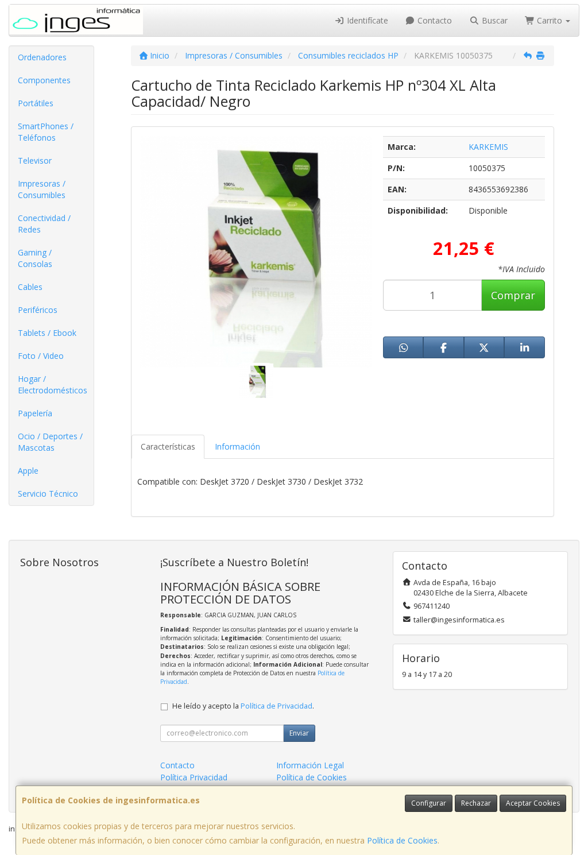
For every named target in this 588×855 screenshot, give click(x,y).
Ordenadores (42, 57)
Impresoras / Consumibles (41, 189)
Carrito (549, 20)
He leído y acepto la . (243, 706)
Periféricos (37, 309)
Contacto (433, 20)
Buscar (493, 20)
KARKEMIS (488, 146)
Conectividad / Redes (44, 223)
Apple (28, 470)
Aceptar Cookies (533, 803)
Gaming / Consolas (35, 258)
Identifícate (366, 20)
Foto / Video (41, 355)
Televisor (35, 160)
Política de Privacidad (276, 706)
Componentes (44, 80)
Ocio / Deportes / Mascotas (50, 442)
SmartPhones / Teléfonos (46, 132)
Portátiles (35, 103)
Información (237, 446)
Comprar (513, 295)
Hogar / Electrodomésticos (52, 384)
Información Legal (310, 765)
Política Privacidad (193, 777)
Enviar (299, 733)
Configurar (428, 803)
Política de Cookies (402, 840)
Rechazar (476, 803)
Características (168, 446)
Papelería (35, 413)
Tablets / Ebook (47, 332)
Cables (30, 286)
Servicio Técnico (48, 493)
